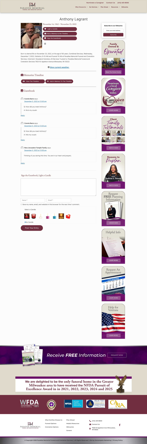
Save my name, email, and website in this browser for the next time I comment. (51, 204)
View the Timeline (32, 81)
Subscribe (113, 35)
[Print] (45, 43)
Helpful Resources (72, 423)
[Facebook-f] (120, 425)
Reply (23, 115)
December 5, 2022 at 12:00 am (35, 101)
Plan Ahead (104, 7)
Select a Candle (30, 209)
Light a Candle (52, 29)
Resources (114, 7)
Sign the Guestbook (54, 38)
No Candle (29, 222)
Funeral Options (50, 423)
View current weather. (59, 67)
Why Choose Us (80, 7)
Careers (69, 430)
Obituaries (124, 7)
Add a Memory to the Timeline (57, 33)
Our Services (93, 7)
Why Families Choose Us (53, 420)
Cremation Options (51, 427)
